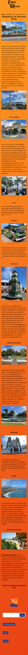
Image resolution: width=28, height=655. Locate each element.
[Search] (22, 615)
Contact (5, 641)
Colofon (5, 632)
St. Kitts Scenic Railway (8, 555)
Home (3, 14)
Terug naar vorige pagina (9, 624)
